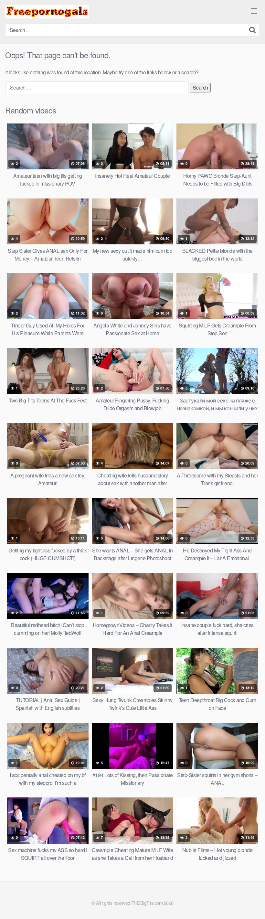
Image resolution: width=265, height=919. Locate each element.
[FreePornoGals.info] (47, 11)
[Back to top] (247, 898)
